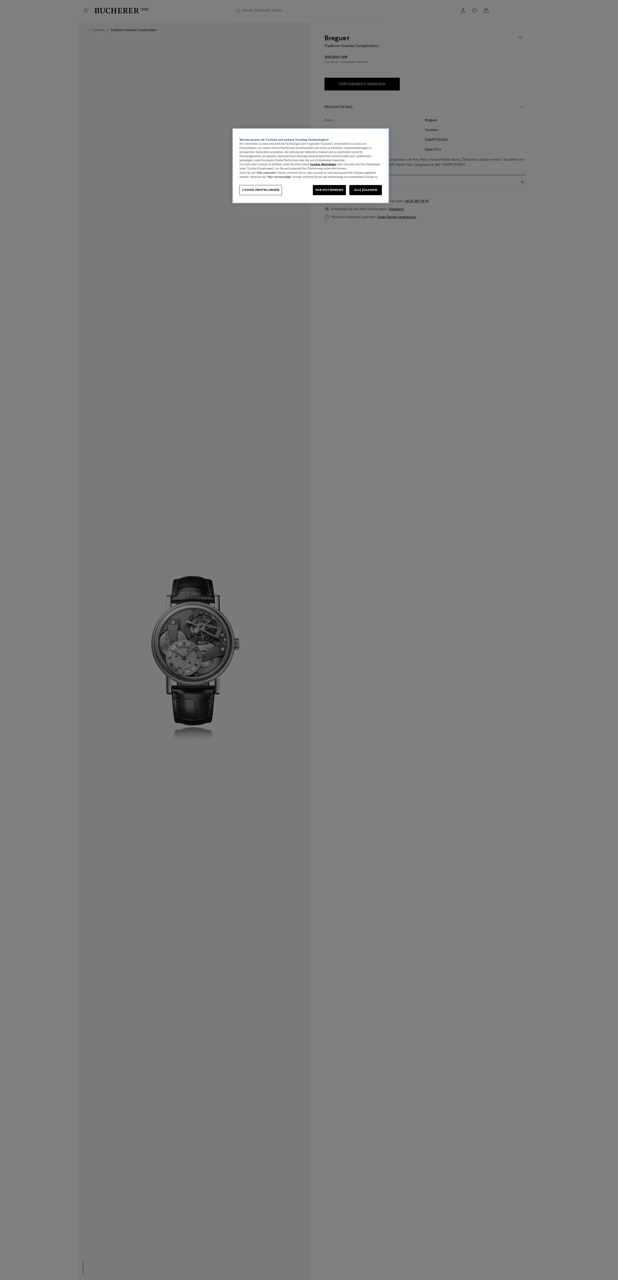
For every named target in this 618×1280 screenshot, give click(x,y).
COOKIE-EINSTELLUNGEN (260, 189)
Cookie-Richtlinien (323, 164)
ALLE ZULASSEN (365, 189)
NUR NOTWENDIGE (329, 189)
